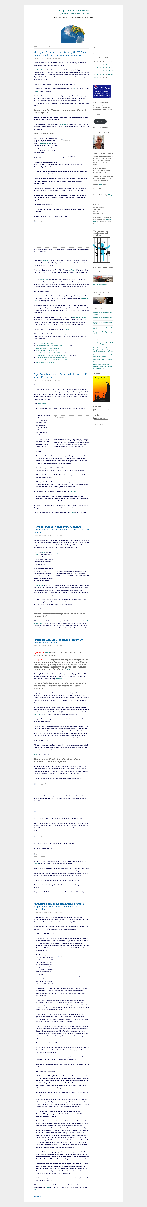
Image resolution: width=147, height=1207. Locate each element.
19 (95, 74)
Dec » (99, 82)
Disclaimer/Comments (76, 17)
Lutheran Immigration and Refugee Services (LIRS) (52, 357)
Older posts (37, 1197)
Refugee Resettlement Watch (73, 10)
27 (97, 77)
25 (112, 74)
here (63, 609)
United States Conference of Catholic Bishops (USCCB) (53, 360)
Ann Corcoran (46, 58)
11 (112, 68)
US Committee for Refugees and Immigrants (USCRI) (53, 355)
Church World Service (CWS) (45, 343)
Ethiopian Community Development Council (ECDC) (52, 346)
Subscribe (100, 122)
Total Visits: (96, 424)
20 (97, 74)
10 (109, 68)
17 (109, 71)
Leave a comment (58, 58)
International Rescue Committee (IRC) (48, 353)
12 (95, 71)
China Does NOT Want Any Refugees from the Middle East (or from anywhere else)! (102, 366)
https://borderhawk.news (100, 284)
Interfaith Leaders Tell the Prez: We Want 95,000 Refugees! (103, 356)
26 (95, 77)
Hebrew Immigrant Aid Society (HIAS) (48, 350)
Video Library (89, 17)
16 (106, 71)
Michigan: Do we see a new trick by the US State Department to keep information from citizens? (60, 53)
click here (58, 679)
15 (103, 71)
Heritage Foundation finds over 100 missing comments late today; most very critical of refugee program (61, 529)
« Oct (94, 82)
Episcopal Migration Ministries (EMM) (48, 348)
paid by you (69, 334)
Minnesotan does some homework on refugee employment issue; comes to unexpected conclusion (59, 906)
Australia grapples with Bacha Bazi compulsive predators (103, 344)
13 (97, 71)
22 (103, 74)
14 (100, 71)
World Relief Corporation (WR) (45, 362)
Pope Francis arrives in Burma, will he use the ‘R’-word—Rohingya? (61, 375)
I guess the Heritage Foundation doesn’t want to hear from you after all (60, 641)
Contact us (63, 17)
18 (112, 71)
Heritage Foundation (79, 317)
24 (109, 74)
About (56, 17)
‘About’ (100, 184)
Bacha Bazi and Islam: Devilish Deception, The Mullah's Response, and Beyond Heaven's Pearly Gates (103, 349)
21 (100, 74)
